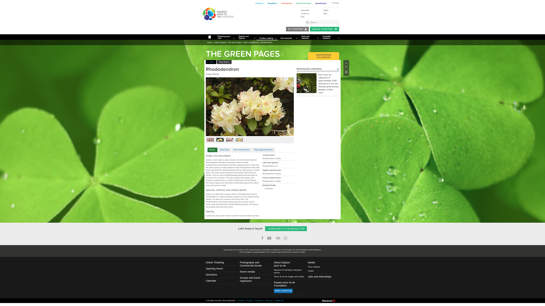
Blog (325, 14)
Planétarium (320, 3)
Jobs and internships (319, 276)
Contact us (305, 14)
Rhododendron (266, 42)
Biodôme (259, 3)
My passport (296, 29)
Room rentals (247, 271)
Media (326, 10)
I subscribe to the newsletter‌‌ (286, 228)
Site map (269, 301)
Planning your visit (224, 37)
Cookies (241, 301)
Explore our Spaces (244, 37)
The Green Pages (235, 42)
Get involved (286, 38)
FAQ (302, 17)
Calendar (211, 280)
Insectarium (286, 3)
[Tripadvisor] (278, 237)
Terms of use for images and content (289, 277)
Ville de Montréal (328, 300)
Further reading (266, 38)
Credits (311, 271)
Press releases (314, 267)
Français (335, 3)
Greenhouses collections (309, 69)
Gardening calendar (323, 56)
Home (209, 37)
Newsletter (305, 10)
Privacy (249, 301)
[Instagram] (286, 237)
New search (224, 62)
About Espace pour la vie (282, 264)
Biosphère (272, 3)
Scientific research (327, 37)
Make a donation (283, 291)
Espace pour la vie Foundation (284, 284)
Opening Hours (214, 268)
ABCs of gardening (251, 42)
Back (211, 62)
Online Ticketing (322, 29)
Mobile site (279, 301)
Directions (211, 274)
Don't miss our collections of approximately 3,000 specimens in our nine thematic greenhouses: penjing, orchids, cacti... (328, 84)
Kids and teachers (305, 37)
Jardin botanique (303, 3)
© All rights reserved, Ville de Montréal (220, 301)
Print (346, 72)
